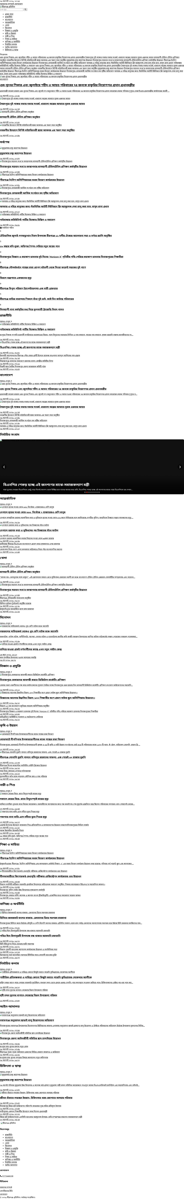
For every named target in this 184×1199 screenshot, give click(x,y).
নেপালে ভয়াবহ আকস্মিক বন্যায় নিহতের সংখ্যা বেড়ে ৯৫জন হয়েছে (27, 540)
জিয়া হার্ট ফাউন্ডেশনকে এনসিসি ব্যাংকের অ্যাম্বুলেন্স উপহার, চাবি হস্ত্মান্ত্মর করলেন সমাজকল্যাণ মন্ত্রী (41, 1118)
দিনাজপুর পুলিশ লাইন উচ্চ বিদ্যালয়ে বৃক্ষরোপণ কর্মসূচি (22, 891)
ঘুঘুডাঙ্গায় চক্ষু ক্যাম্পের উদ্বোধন (79, 60)
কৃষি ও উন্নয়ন (10, 33)
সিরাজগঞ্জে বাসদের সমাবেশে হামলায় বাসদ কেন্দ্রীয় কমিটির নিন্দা (26, 362)
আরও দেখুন (5, 321)
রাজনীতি (8, 17)
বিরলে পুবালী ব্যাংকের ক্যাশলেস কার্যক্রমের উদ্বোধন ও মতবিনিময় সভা (28, 951)
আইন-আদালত (11, 47)
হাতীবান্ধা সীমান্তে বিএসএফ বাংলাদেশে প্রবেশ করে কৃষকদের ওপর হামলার (30, 545)
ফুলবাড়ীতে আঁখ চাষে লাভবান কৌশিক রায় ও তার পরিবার (23, 778)
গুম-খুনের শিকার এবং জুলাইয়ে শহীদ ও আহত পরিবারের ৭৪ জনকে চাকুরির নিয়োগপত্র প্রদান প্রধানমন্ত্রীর (42, 57)
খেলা (7, 25)
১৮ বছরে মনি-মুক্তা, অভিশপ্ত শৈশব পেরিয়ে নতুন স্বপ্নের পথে (24, 837)
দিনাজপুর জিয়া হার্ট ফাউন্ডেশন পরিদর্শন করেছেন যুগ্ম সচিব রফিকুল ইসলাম (30, 1107)
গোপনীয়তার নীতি (6, 1191)
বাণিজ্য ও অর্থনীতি (12, 41)
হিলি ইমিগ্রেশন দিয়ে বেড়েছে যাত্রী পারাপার (17, 945)
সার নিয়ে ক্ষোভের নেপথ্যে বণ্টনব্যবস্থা (15, 772)
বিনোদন (8, 28)
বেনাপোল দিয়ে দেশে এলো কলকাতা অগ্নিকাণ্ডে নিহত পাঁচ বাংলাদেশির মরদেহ (31, 551)
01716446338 (7, 1176)
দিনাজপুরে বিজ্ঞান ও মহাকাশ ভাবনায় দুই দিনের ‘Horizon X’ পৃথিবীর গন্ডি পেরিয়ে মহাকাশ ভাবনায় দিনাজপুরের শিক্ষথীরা (49, 713)
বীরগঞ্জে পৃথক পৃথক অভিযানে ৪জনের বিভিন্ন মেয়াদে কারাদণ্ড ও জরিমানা (30, 1053)
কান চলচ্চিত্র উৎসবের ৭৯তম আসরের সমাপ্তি (18, 659)
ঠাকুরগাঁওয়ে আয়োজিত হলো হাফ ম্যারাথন (17, 610)
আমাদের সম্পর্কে (7, 4)
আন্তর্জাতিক (10, 22)
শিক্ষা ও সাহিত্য (11, 39)
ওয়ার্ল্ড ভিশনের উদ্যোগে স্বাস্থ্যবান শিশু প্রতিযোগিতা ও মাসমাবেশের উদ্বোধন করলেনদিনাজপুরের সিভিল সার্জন (44, 826)
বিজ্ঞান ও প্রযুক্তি (11, 30)
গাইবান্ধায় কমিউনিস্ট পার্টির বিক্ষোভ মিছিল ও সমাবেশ (40, 74)
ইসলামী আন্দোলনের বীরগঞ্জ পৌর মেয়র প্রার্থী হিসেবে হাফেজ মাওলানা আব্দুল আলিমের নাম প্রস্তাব (40, 357)
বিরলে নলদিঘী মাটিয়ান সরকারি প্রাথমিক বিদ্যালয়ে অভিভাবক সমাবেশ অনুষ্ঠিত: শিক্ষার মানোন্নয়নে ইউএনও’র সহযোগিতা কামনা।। (52, 886)
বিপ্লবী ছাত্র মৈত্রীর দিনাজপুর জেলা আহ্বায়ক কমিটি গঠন (23, 368)
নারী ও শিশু (10, 36)
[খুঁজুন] (25, 9)
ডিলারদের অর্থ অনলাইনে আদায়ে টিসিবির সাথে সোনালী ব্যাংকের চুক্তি (28, 956)
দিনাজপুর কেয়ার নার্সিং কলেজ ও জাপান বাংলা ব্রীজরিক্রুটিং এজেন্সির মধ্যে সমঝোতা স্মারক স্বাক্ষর (40, 897)
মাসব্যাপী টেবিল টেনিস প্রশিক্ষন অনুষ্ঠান (21, 68)
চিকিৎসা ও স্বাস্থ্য (11, 50)
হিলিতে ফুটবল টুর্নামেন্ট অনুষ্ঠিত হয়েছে (15, 605)
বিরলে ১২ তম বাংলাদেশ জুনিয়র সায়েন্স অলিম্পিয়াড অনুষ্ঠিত (24, 707)
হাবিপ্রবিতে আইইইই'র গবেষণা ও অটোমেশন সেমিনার (21, 718)
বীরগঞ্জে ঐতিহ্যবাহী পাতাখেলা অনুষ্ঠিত (15, 599)
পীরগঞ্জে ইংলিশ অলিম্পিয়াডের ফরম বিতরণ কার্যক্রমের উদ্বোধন (40, 71)
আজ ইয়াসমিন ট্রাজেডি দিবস (12, 832)
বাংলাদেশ (9, 19)
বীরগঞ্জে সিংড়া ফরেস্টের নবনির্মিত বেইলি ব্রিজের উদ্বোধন (23, 767)
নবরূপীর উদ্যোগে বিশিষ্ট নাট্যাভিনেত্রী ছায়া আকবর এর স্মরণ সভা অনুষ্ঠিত (37, 60)
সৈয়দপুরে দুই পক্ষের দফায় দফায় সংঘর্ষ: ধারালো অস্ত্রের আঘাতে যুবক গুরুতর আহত (119, 57)
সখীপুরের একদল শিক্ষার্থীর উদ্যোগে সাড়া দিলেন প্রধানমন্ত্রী (23, 1113)
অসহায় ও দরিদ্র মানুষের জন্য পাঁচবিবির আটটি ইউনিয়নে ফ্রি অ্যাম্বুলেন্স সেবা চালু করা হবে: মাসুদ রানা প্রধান (129, 63)
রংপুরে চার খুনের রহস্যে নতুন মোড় (14, 1048)
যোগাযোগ (18, 4)
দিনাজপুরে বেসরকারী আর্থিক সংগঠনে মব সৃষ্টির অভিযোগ (62, 63)
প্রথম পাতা (9, 14)
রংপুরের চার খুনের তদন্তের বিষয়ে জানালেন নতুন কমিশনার (24, 1059)
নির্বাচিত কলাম (11, 44)
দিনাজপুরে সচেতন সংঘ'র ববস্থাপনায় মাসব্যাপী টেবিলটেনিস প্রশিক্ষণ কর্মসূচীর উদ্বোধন (128, 60)
